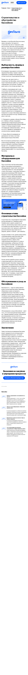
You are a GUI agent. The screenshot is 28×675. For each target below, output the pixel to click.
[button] (21, 2)
